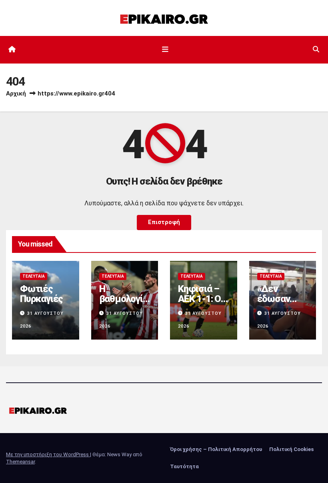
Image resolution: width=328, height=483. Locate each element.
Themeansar (20, 462)
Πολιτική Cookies (291, 449)
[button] (316, 49)
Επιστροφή (164, 222)
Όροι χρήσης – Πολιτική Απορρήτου (216, 449)
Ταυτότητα (184, 466)
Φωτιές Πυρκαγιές (41, 293)
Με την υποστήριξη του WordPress (48, 454)
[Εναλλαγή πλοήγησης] (166, 49)
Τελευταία (33, 276)
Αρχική (16, 93)
